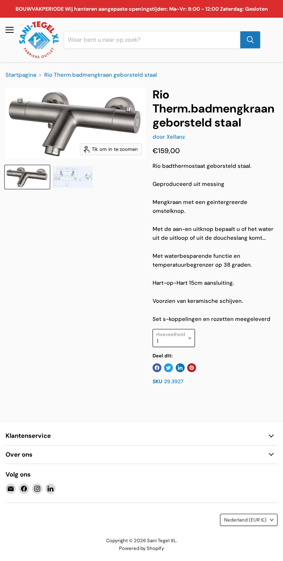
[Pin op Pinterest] (191, 367)
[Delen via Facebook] (157, 367)
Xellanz (176, 137)
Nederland (245, 520)
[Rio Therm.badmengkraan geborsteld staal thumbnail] (27, 177)
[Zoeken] (250, 39)
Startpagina (21, 75)
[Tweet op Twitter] (168, 367)
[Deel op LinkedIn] (180, 367)
